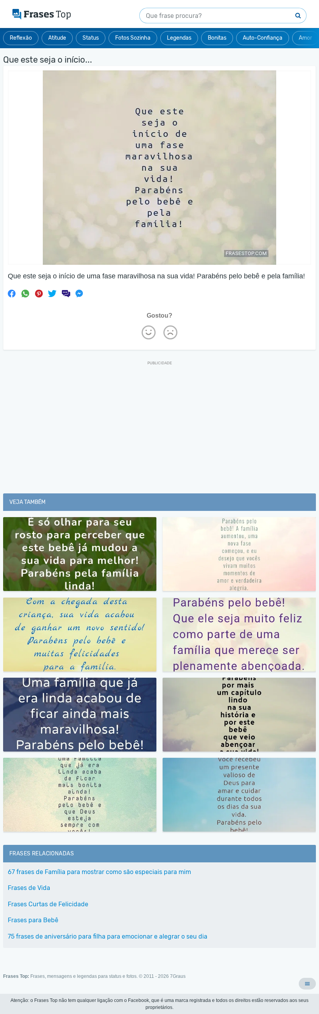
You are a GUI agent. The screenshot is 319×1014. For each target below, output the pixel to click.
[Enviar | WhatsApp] (25, 293)
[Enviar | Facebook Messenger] (79, 293)
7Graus (178, 976)
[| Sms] (66, 293)
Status (90, 38)
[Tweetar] (52, 293)
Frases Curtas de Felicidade (48, 904)
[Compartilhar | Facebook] (12, 293)
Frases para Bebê (33, 920)
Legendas (179, 38)
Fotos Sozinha (133, 38)
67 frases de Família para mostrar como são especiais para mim (99, 872)
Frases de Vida (29, 888)
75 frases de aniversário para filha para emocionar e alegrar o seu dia (107, 936)
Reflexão (21, 38)
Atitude (57, 38)
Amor (305, 38)
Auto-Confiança (262, 38)
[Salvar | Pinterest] (39, 293)
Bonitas (217, 38)
